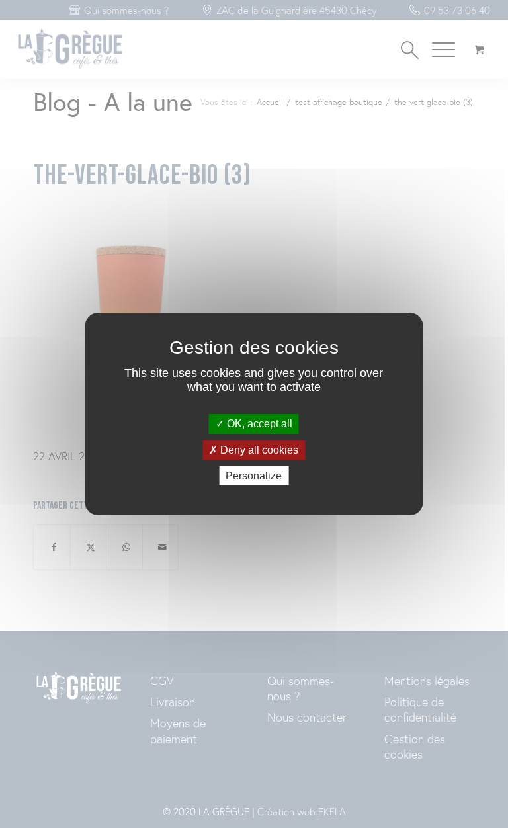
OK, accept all (258, 423)
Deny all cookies (258, 450)
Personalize (254, 475)
